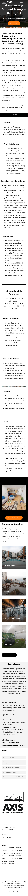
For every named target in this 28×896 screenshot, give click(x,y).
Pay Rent (21, 882)
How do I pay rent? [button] (9, 757)
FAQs (25, 882)
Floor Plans (15, 882)
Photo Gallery (8, 882)
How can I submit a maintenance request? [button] (13, 762)
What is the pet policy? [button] (10, 772)
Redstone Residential (17, 887)
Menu (15, 115)
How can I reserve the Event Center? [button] (14, 776)
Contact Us (18, 883)
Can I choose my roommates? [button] (12, 767)
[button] (23, 2)
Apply (3, 882)
